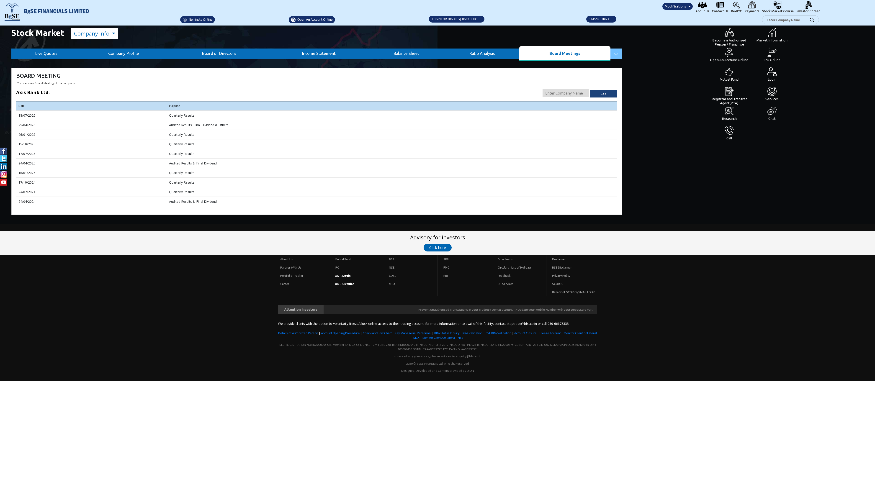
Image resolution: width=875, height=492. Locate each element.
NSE (391, 267)
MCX (392, 283)
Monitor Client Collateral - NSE (442, 338)
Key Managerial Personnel (413, 333)
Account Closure (525, 333)
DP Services (505, 283)
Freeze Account (550, 333)
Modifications (675, 6)
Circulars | (504, 267)
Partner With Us (290, 267)
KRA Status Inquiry (447, 333)
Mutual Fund (343, 259)
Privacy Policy (561, 275)
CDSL (392, 275)
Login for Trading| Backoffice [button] (455, 19)
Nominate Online (200, 19)
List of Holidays (521, 267)
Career (284, 283)
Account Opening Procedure (340, 333)
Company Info (92, 33)
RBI (445, 275)
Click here (437, 247)
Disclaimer (559, 259)
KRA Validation (473, 333)
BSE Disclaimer (562, 267)
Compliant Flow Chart (377, 333)
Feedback (504, 275)
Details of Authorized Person (298, 333)
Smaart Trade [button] (600, 19)
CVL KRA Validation (498, 333)
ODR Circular (344, 283)
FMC (446, 267)
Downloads (505, 259)
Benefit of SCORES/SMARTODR (573, 292)
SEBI (446, 259)
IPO (337, 267)
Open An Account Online (315, 19)
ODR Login (343, 275)
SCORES (557, 283)
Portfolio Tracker (291, 275)
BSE (391, 259)
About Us (286, 259)
